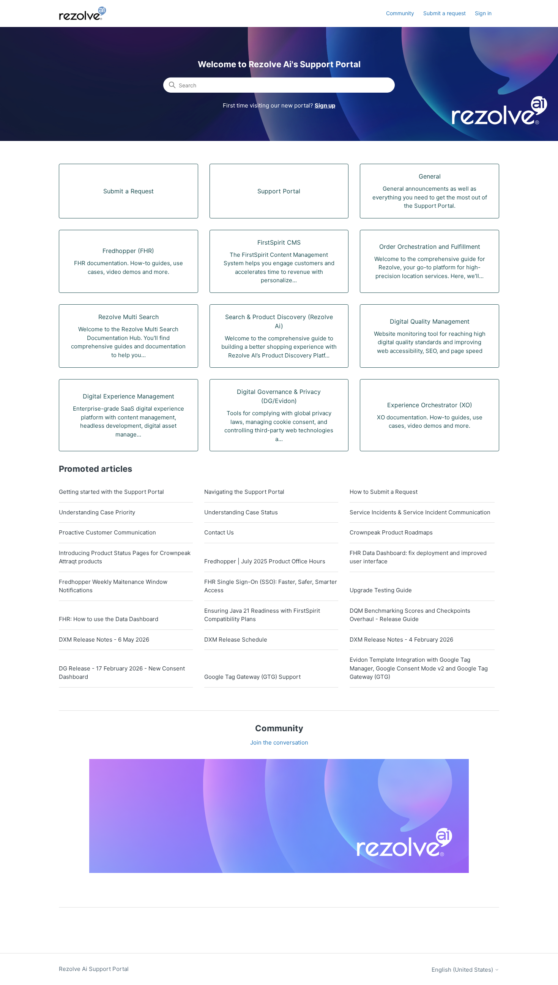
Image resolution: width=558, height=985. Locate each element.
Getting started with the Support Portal (111, 491)
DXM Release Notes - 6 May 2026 (104, 639)
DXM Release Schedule (235, 639)
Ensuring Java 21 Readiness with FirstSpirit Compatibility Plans (262, 615)
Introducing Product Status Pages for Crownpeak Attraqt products (125, 557)
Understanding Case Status (241, 512)
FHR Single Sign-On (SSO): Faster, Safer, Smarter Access (270, 586)
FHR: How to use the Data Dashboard (108, 619)
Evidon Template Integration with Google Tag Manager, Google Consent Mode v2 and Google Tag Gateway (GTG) (419, 668)
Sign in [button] (483, 13)
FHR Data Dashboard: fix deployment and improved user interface (418, 557)
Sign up (325, 105)
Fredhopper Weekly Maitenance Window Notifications (113, 586)
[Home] (87, 13)
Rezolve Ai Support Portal (94, 968)
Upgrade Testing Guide (381, 590)
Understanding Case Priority (97, 512)
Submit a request (444, 13)
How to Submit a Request (384, 491)
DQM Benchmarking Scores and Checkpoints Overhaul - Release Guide (410, 615)
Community (400, 13)
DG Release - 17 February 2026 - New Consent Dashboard (122, 673)
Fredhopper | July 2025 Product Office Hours (264, 561)
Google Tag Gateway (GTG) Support (252, 676)
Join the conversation (279, 742)
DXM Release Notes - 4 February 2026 (401, 639)
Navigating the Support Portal (244, 491)
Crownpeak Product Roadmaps (391, 532)
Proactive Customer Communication (107, 532)
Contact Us (219, 532)
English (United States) (463, 969)
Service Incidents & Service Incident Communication (420, 512)
